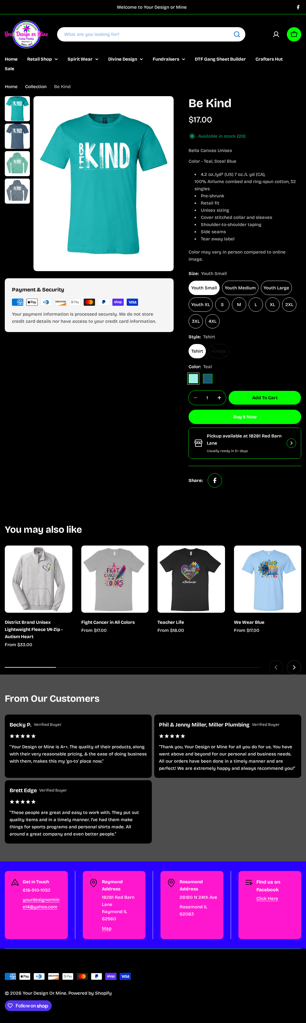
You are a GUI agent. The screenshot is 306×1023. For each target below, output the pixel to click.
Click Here (267, 898)
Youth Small (204, 288)
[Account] (276, 34)
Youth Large (276, 288)
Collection (36, 86)
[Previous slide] (276, 667)
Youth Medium (240, 288)
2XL (289, 304)
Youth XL (200, 304)
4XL (213, 321)
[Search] (237, 34)
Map (106, 928)
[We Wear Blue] (268, 579)
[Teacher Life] (191, 579)
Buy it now (245, 417)
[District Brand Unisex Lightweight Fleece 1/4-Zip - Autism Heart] (38, 579)
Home (11, 86)
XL (272, 304)
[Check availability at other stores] (291, 443)
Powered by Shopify (90, 993)
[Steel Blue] (207, 378)
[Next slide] (294, 667)
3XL (196, 321)
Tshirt (197, 351)
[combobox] (151, 34)
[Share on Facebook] (215, 480)
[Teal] (193, 378)
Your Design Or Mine (44, 993)
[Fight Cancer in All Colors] (115, 579)
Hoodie (220, 353)
